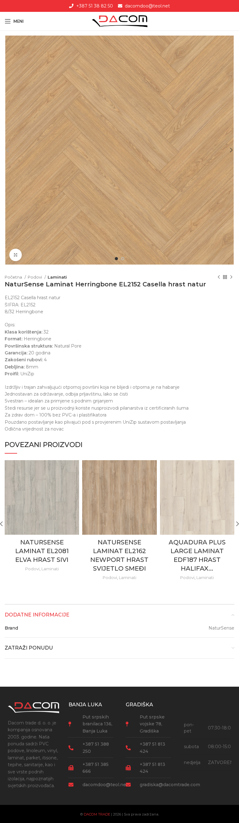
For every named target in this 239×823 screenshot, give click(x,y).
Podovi (35, 277)
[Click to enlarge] (15, 255)
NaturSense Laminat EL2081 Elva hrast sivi (42, 550)
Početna (14, 277)
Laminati (57, 277)
